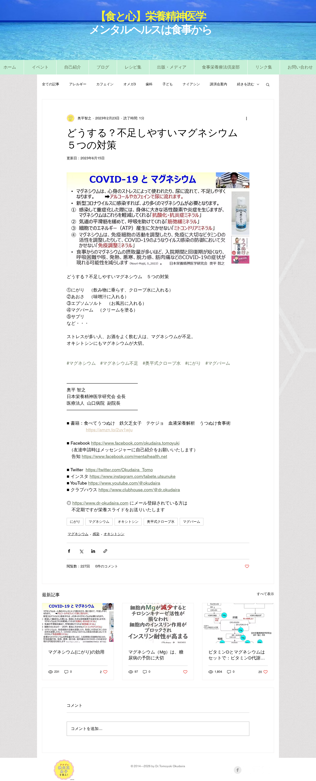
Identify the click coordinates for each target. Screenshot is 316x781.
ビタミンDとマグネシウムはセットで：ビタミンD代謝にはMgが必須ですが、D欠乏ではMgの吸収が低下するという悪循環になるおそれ (237, 655)
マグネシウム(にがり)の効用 (76, 652)
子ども (167, 84)
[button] (133, 67)
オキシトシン (128, 522)
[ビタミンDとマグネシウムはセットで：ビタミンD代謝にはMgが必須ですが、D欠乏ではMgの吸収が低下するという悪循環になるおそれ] (238, 623)
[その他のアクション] (246, 118)
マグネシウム (99, 522)
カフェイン (105, 84)
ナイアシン (191, 84)
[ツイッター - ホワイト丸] (247, 770)
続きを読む (245, 84)
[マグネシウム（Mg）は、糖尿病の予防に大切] (158, 623)
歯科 (149, 84)
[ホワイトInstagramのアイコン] (266, 770)
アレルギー (77, 84)
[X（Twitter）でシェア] (81, 551)
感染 (96, 534)
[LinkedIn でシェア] (93, 551)
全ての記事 (50, 84)
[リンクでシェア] (105, 551)
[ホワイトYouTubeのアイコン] (256, 770)
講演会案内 (218, 84)
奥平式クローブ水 (161, 522)
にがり (75, 522)
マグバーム (191, 522)
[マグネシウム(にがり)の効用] (78, 623)
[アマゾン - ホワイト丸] (228, 770)
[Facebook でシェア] (69, 551)
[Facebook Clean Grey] (237, 770)
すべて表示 (265, 594)
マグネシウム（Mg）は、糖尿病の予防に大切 (155, 655)
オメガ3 (129, 84)
